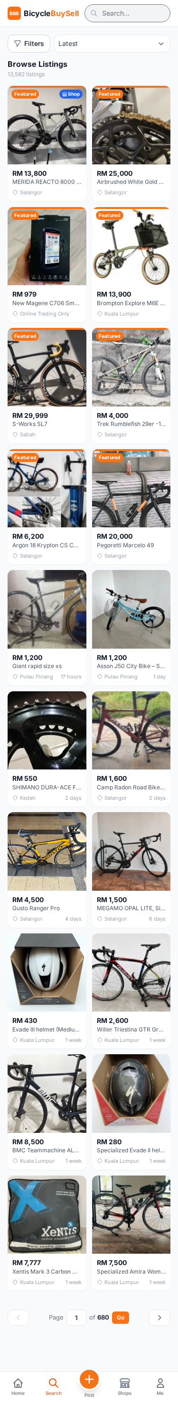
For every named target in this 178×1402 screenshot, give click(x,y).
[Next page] (159, 1318)
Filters (34, 43)
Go (120, 1317)
